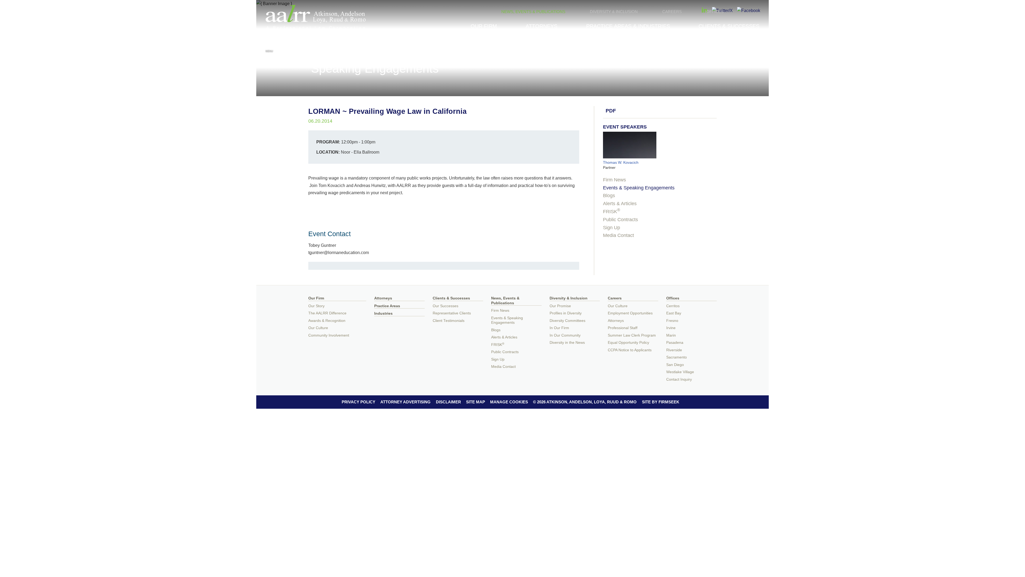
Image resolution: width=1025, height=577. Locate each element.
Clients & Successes (729, 26)
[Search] (755, 45)
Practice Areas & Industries (628, 26)
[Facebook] (748, 10)
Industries (383, 313)
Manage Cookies (509, 402)
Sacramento (676, 357)
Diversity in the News (567, 343)
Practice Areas (387, 306)
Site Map (475, 402)
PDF (611, 111)
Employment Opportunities (630, 313)
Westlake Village (680, 372)
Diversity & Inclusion (614, 11)
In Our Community (565, 335)
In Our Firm (559, 328)
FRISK (611, 211)
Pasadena (674, 343)
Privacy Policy (358, 402)
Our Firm (484, 26)
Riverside (674, 350)
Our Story (316, 306)
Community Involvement (328, 335)
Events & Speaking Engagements (639, 187)
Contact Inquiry (679, 379)
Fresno (672, 321)
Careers (672, 11)
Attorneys (541, 26)
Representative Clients (452, 313)
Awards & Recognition (326, 321)
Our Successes (445, 306)
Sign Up (611, 227)
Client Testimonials (448, 321)
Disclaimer (448, 402)
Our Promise (560, 306)
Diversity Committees (567, 321)
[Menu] (269, 45)
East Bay (673, 313)
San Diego (675, 365)
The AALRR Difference (327, 313)
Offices (715, 11)
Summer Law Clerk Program (632, 335)
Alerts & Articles (620, 203)
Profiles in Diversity (566, 313)
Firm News (614, 179)
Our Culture (318, 328)
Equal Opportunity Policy (628, 343)
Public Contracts (620, 219)
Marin (671, 335)
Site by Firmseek (660, 402)
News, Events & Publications (533, 11)
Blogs (609, 195)
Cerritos (673, 306)
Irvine (671, 328)
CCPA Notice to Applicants (630, 350)
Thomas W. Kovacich (620, 162)
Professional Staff (622, 328)
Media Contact (618, 235)
